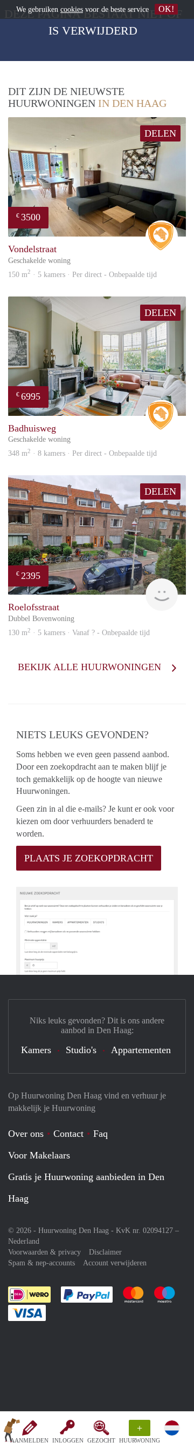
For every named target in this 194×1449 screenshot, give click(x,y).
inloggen (68, 1440)
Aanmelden (29, 1440)
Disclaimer (105, 1252)
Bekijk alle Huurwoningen (91, 667)
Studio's (81, 1049)
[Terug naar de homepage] (12, 1432)
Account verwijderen (115, 1263)
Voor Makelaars (39, 1155)
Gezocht (101, 1440)
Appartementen (141, 1049)
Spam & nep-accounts (41, 1263)
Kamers (36, 1049)
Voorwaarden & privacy (44, 1252)
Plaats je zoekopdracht (88, 858)
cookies (71, 9)
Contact (68, 1133)
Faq (100, 1133)
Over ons (26, 1133)
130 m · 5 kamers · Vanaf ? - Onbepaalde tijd (79, 633)
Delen (160, 133)
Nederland (23, 1241)
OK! (166, 9)
